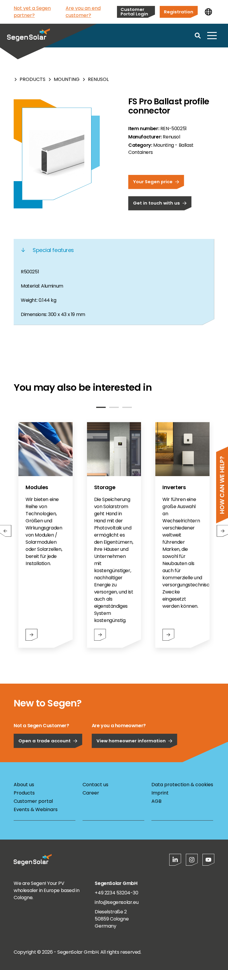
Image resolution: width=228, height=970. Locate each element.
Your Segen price (152, 181)
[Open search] (197, 35)
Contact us (95, 784)
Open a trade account (44, 741)
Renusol (98, 79)
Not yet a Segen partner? (32, 12)
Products (32, 79)
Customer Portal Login (134, 11)
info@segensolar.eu (116, 902)
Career (91, 792)
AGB (156, 801)
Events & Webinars (36, 809)
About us (24, 784)
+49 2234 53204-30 (116, 892)
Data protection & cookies (182, 784)
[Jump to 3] (127, 407)
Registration (178, 12)
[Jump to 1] (101, 407)
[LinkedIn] (175, 860)
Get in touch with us (156, 203)
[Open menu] (212, 35)
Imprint (160, 792)
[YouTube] (208, 860)
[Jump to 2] (114, 407)
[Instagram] (192, 860)
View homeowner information (131, 741)
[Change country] (208, 12)
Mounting (67, 79)
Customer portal (33, 801)
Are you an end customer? (83, 12)
